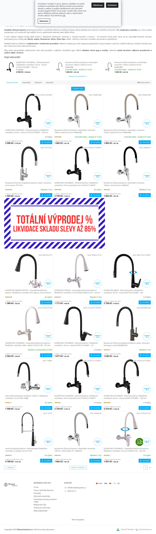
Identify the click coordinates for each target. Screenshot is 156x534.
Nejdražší (38, 82)
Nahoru (11, 468)
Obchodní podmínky (42, 496)
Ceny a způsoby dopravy (43, 490)
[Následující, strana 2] (145, 468)
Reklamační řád (40, 505)
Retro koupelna (78, 519)
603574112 (71, 491)
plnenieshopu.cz (145, 529)
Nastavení (44, 21)
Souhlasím (112, 5)
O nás (36, 487)
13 (150, 468)
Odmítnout (98, 5)
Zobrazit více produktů (77, 76)
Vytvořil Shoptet (127, 529)
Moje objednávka (40, 511)
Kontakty (37, 493)
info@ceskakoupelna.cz (76, 487)
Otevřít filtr (78, 89)
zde (63, 15)
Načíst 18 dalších (78, 468)
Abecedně (49, 82)
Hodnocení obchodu (42, 508)
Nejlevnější (26, 82)
